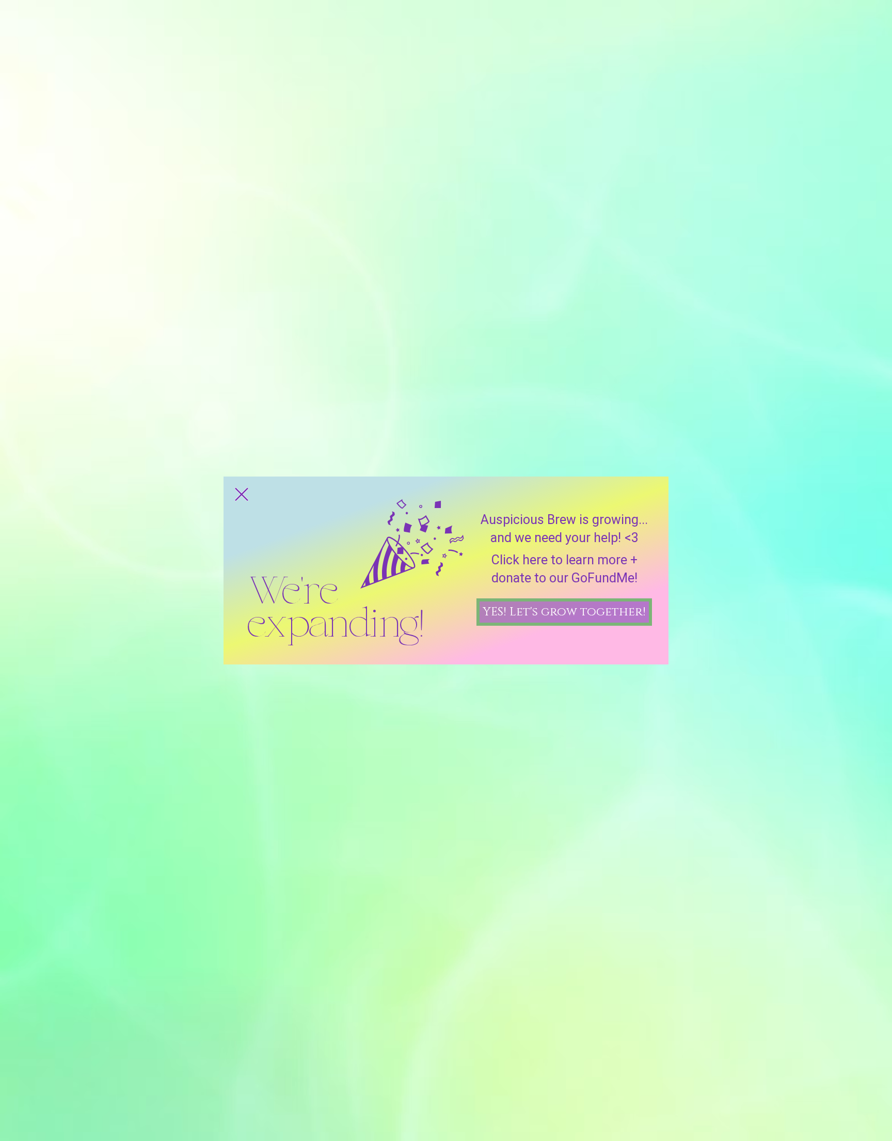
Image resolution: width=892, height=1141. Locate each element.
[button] (241, 494)
